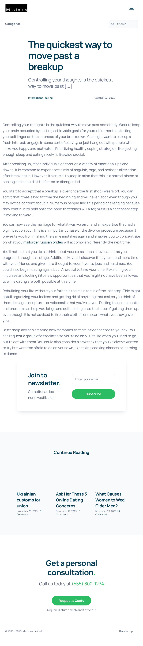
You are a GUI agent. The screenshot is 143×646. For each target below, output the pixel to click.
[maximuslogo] (16, 5)
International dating (40, 97)
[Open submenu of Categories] (22, 23)
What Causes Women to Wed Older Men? (110, 500)
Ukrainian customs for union (28, 500)
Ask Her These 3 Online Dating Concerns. (71, 500)
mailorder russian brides (43, 242)
